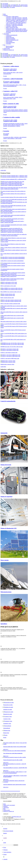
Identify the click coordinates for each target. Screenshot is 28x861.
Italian (5, 7)
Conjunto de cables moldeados (12, 30)
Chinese (13, 7)
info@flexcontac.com (16, 816)
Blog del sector (9, 47)
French (25, 6)
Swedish (6, 6)
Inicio (4, 14)
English (14, 4)
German (25, 4)
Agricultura (8, 43)
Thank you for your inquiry (9, 805)
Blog (4, 44)
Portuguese (17, 6)
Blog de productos (10, 46)
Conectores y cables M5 (11, 17)
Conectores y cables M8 (22, 17)
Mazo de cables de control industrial (19, 31)
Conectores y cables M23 (17, 23)
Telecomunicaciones (10, 42)
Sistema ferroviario (10, 37)
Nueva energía (9, 41)
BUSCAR (16, 845)
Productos (5, 15)
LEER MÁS (3, 170)
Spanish (6, 3)
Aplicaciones (6, 33)
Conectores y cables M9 (11, 19)
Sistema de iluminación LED (12, 40)
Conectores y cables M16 (15, 22)
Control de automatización (11, 35)
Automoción (8, 36)
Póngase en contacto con (8, 49)
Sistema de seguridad (10, 38)
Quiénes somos (6, 48)
